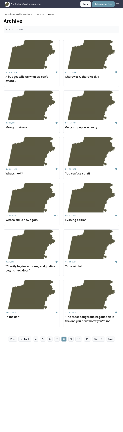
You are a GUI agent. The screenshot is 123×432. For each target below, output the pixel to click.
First (12, 339)
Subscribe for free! (103, 4)
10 (78, 339)
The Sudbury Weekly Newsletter (18, 14)
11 (87, 339)
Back (26, 339)
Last (110, 339)
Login (85, 4)
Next (96, 339)
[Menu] (117, 3)
